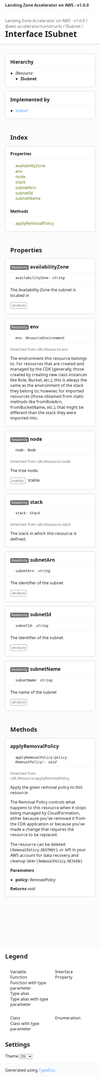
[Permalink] (73, 267)
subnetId (24, 193)
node (20, 176)
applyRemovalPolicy (34, 223)
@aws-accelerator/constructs (33, 26)
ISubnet (73, 26)
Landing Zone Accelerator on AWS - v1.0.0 (47, 5)
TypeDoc (47, 1070)
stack (20, 182)
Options (94, 5)
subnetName (28, 198)
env (18, 171)
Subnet (21, 110)
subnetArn (25, 187)
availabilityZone (30, 165)
